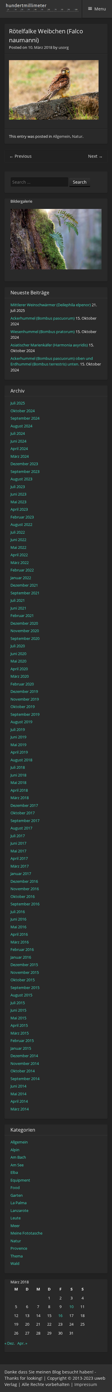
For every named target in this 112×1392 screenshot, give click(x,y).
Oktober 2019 (22, 706)
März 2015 (19, 1033)
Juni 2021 (18, 608)
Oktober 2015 (22, 979)
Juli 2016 (17, 911)
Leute (15, 1218)
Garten (16, 1195)
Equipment (20, 1180)
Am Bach (18, 1157)
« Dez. (9, 1343)
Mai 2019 (18, 744)
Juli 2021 (17, 600)
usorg (64, 47)
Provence (18, 1248)
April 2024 (19, 448)
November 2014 (24, 1063)
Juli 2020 (17, 646)
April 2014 (19, 1101)
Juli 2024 (17, 433)
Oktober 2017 (22, 812)
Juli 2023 (17, 486)
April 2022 (19, 554)
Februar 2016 (22, 949)
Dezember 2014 (24, 1055)
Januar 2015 (20, 1048)
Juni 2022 (18, 539)
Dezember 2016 (24, 881)
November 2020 (24, 630)
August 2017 (21, 828)
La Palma (18, 1202)
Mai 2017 (18, 851)
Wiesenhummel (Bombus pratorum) (42, 331)
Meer (15, 1225)
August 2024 (21, 426)
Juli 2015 (17, 1002)
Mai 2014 (18, 1093)
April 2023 (19, 509)
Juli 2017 (17, 835)
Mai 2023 (18, 501)
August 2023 (21, 479)
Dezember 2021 (24, 585)
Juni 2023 (18, 494)
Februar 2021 (22, 615)
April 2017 (19, 858)
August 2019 (21, 721)
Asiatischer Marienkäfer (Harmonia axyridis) (49, 345)
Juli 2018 (17, 767)
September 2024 (24, 418)
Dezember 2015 (24, 964)
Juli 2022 (17, 532)
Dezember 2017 (24, 805)
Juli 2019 (17, 729)
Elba (14, 1172)
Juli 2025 (17, 403)
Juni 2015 (18, 1010)
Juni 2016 (18, 919)
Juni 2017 (18, 843)
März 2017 (19, 866)
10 (71, 1306)
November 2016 (24, 888)
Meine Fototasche (26, 1233)
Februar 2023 (22, 517)
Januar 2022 (20, 577)
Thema (16, 1256)
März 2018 (19, 797)
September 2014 (24, 1078)
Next (95, 156)
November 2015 (24, 972)
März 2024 (19, 456)
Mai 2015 (18, 1018)
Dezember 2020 (24, 623)
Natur (77, 136)
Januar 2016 (20, 957)
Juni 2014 (18, 1086)
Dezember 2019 (24, 691)
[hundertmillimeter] (44, 8)
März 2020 (19, 676)
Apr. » (22, 1343)
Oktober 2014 (22, 1071)
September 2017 (24, 820)
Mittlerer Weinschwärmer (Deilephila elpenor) (50, 304)
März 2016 (19, 942)
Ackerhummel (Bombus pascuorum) (42, 318)
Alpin (14, 1149)
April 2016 (19, 934)
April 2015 (19, 1025)
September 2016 (24, 904)
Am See (17, 1165)
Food (15, 1187)
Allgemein (61, 136)
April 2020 (19, 668)
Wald (14, 1263)
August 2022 (21, 524)
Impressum (85, 1384)
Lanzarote (19, 1210)
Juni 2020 (18, 653)
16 (60, 1315)
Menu (100, 9)
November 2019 (24, 699)
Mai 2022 (18, 547)
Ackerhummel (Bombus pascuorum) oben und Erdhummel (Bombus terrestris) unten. (51, 361)
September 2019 (24, 714)
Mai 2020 (18, 661)
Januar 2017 (20, 873)
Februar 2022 (22, 570)
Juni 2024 (18, 441)
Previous (20, 156)
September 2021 (24, 593)
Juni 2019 (18, 737)
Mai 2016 (18, 926)
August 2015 (21, 995)
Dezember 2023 (24, 463)
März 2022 (19, 562)
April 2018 (19, 790)
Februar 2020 (22, 684)
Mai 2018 (18, 782)
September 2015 (24, 987)
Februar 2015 (22, 1040)
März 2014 (19, 1109)
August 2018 (21, 760)
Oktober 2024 (22, 410)
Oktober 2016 (22, 896)
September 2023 (24, 471)
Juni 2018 (18, 775)
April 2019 (19, 752)
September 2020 (24, 638)
